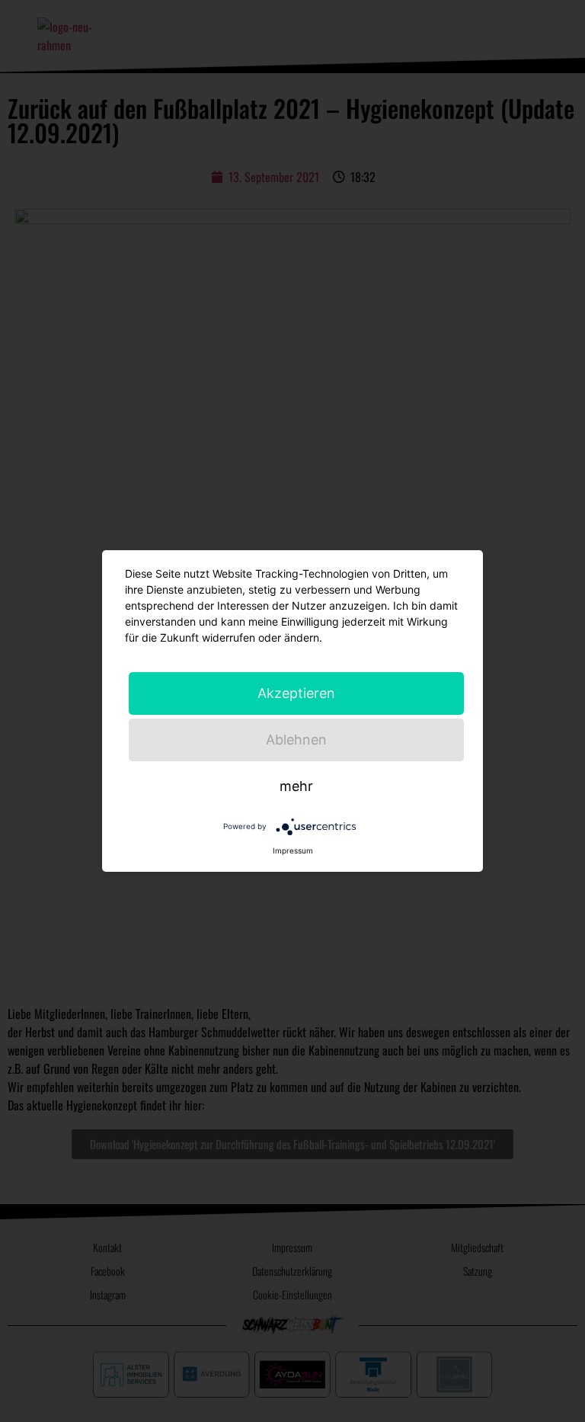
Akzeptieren (296, 693)
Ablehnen (296, 740)
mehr (296, 786)
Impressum (293, 850)
